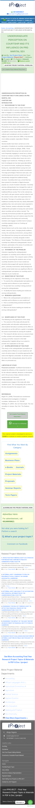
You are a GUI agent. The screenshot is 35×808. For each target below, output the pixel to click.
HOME (2, 18)
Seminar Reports (13, 488)
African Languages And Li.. (16, 682)
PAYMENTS (20, 20)
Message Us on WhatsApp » (19, 425)
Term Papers (11, 495)
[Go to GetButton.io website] (30, 806)
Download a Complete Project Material (13, 755)
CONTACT (30, 22)
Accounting (9, 28)
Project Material (7, 57)
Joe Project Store (16, 55)
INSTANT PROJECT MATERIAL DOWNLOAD (19, 65)
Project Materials (13, 474)
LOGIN (24, 24)
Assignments (11, 453)
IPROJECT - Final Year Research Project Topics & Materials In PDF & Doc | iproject (18, 792)
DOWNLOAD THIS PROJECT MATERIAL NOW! (18, 507)
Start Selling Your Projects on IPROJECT (13, 779)
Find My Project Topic (8, 767)
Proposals (10, 481)
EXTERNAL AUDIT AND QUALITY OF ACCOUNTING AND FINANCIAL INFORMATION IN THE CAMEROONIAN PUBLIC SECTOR (17, 593)
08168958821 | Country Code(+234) (16, 738)
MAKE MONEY (12, 22)
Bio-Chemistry (11, 714)
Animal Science (11, 694)
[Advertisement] (21, 83)
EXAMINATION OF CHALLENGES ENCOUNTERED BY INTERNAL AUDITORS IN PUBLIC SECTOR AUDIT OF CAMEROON (17, 638)
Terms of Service (7, 801)
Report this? (18, 57)
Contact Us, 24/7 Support (9, 782)
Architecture (10, 702)
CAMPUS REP (22, 22)
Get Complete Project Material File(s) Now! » (14, 69)
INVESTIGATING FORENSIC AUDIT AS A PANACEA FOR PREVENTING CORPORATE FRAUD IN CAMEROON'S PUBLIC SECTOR (17, 559)
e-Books (9, 467)
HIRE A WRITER (11, 20)
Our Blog (4, 746)
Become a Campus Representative (11, 773)
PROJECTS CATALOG (11, 18)
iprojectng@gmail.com (13, 736)
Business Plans (12, 460)
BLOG (20, 24)
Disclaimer (5, 749)
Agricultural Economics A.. (16, 686)
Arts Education (11, 706)
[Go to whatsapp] (30, 802)
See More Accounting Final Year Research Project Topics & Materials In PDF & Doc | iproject (18, 659)
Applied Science (11, 698)
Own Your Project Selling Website (11, 752)
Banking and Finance (13, 710)
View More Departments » (16, 718)
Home (3, 28)
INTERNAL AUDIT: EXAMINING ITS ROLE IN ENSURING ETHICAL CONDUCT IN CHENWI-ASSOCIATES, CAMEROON (15, 576)
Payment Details (6, 776)
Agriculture (9, 690)
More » (26, 567)
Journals (20, 467)
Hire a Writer (5, 770)
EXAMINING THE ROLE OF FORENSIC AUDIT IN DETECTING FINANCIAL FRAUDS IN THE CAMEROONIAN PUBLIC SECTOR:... (16, 608)
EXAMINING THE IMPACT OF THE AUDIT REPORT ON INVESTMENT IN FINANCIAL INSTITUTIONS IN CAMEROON (17, 623)
